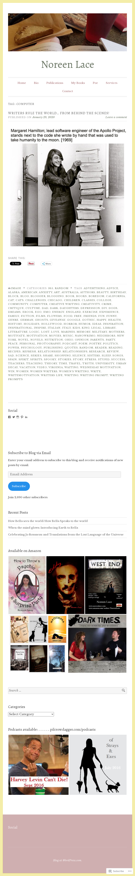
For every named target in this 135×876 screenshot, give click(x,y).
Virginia (56, 367)
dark (54, 308)
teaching (34, 363)
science (22, 355)
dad (45, 308)
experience (109, 312)
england (73, 312)
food (68, 316)
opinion (82, 339)
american (29, 292)
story (78, 359)
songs (117, 355)
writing (71, 375)
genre (13, 319)
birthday (118, 292)
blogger (38, 296)
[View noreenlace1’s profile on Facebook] (9, 417)
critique (16, 308)
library (109, 327)
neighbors (106, 335)
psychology (31, 347)
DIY (104, 308)
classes (88, 300)
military (99, 331)
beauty (103, 292)
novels (36, 339)
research (97, 351)
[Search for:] (67, 690)
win (11, 371)
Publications (54, 83)
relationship (49, 351)
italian (54, 327)
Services (111, 83)
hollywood (51, 323)
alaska (14, 292)
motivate (16, 335)
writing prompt (94, 375)
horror (70, 323)
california (115, 296)
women (22, 371)
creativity (90, 304)
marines (68, 331)
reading (116, 347)
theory (50, 363)
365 (50, 288)
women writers (43, 371)
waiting (71, 367)
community (18, 304)
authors (87, 292)
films (40, 316)
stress (90, 359)
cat (11, 300)
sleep (106, 355)
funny (111, 316)
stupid (104, 359)
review (113, 351)
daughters (69, 308)
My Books (78, 83)
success (118, 359)
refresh (29, 351)
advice (112, 288)
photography (49, 343)
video (42, 367)
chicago (55, 300)
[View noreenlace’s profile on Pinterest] (22, 417)
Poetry (95, 343)
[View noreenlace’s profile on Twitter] (13, 417)
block (13, 296)
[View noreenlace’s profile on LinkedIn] (26, 417)
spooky (50, 359)
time (63, 363)
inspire (40, 327)
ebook (27, 312)
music (68, 335)
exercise (90, 312)
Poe (95, 83)
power (13, 347)
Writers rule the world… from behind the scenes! (58, 113)
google (74, 319)
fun (101, 316)
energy (58, 312)
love (55, 331)
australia (70, 292)
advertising (94, 288)
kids (76, 327)
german (26, 319)
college (104, 300)
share (48, 355)
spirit (24, 359)
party (110, 339)
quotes (71, 347)
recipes (14, 351)
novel (23, 339)
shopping (63, 355)
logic (34, 331)
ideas (96, 323)
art (57, 292)
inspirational (20, 327)
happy (101, 319)
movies (55, 335)
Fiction (27, 316)
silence (79, 355)
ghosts (41, 319)
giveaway (58, 319)
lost (45, 331)
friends (90, 316)
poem (83, 343)
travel (75, 363)
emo (47, 312)
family (13, 316)
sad (11, 355)
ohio (69, 339)
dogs (113, 308)
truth (88, 363)
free (78, 316)
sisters (93, 355)
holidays (32, 323)
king (86, 327)
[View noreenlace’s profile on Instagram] (17, 417)
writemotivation (23, 375)
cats (20, 300)
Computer (39, 304)
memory (83, 331)
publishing (53, 347)
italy (66, 327)
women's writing (74, 371)
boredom (97, 296)
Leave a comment (116, 117)
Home (22, 83)
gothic (88, 319)
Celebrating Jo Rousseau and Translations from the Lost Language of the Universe (66, 534)
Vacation (28, 367)
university (104, 363)
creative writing (64, 304)
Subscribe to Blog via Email (29, 452)
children (72, 300)
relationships (75, 351)
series (36, 355)
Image (16, 288)
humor (85, 323)
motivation (37, 335)
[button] (27, 585)
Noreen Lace (67, 64)
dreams (14, 312)
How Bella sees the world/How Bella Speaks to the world (48, 521)
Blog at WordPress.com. (67, 860)
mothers (117, 331)
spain (12, 359)
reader (101, 347)
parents (97, 339)
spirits (36, 359)
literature (18, 331)
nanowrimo (85, 335)
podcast (69, 343)
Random (62, 288)
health (114, 319)
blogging (55, 296)
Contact (67, 91)
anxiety (46, 292)
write (96, 371)
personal (28, 343)
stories (65, 359)
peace (13, 343)
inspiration (113, 323)
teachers (16, 363)
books (81, 296)
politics (110, 343)
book (70, 296)
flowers (54, 316)
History (15, 323)
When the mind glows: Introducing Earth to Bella (43, 527)
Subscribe (19, 486)
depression (90, 308)
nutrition (54, 339)
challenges (35, 300)
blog (24, 296)
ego (38, 312)
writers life (52, 375)
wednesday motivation (100, 367)
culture (32, 308)
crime (107, 304)
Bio (36, 83)
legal (96, 327)
